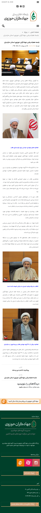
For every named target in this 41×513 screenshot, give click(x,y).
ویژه (25, 32)
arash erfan (32, 46)
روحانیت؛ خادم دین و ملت (20, 370)
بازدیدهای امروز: (33, 493)
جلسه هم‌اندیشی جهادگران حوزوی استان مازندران (20, 378)
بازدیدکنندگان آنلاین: (32, 489)
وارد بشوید (22, 387)
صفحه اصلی (34, 32)
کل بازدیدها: (34, 496)
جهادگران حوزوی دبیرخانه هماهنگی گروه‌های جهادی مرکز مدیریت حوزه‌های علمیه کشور (20, 16)
